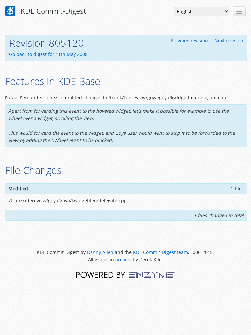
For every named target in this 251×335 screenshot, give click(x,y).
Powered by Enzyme (125, 274)
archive (123, 259)
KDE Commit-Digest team (160, 252)
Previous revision (189, 40)
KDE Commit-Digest (52, 11)
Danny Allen (100, 252)
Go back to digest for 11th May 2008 (48, 54)
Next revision (228, 40)
